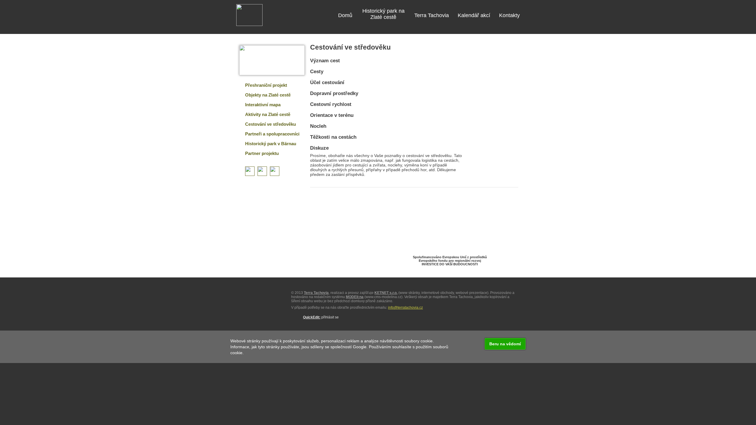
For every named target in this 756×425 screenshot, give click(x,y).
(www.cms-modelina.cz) (374, 297)
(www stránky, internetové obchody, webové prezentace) (431, 293)
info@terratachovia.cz (405, 307)
